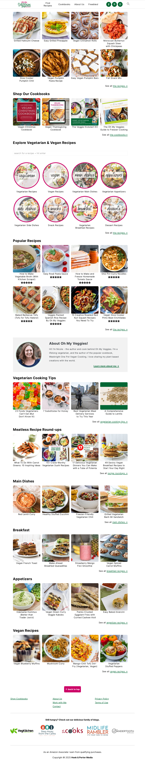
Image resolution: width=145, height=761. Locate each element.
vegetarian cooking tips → (114, 421)
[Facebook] (108, 4)
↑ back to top (72, 689)
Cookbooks (64, 4)
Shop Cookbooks (19, 698)
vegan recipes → (119, 671)
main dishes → (120, 522)
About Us (79, 4)
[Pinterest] (114, 4)
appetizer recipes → (117, 622)
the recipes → (120, 86)
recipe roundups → (118, 473)
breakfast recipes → (117, 571)
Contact (57, 706)
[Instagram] (120, 4)
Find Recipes (48, 4)
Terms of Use (101, 702)
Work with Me (59, 702)
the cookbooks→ (119, 135)
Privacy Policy (102, 698)
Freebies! (93, 4)
